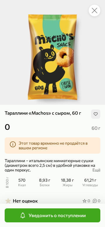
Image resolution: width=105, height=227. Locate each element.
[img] (95, 114)
